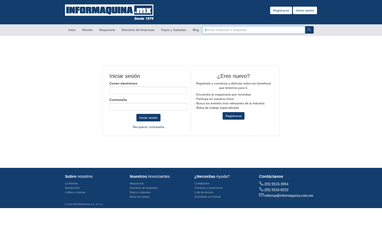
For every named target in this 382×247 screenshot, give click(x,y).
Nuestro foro (72, 188)
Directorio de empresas (144, 188)
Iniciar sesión (305, 10)
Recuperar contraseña (148, 127)
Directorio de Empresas (138, 30)
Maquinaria (107, 30)
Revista (87, 30)
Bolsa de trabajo (139, 196)
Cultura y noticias (75, 192)
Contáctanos (202, 183)
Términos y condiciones (208, 188)
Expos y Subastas (173, 30)
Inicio (73, 30)
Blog (196, 30)
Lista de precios (203, 192)
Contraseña (118, 99)
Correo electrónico (123, 83)
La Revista (71, 183)
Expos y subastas (140, 192)
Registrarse (281, 10)
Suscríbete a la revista (207, 196)
